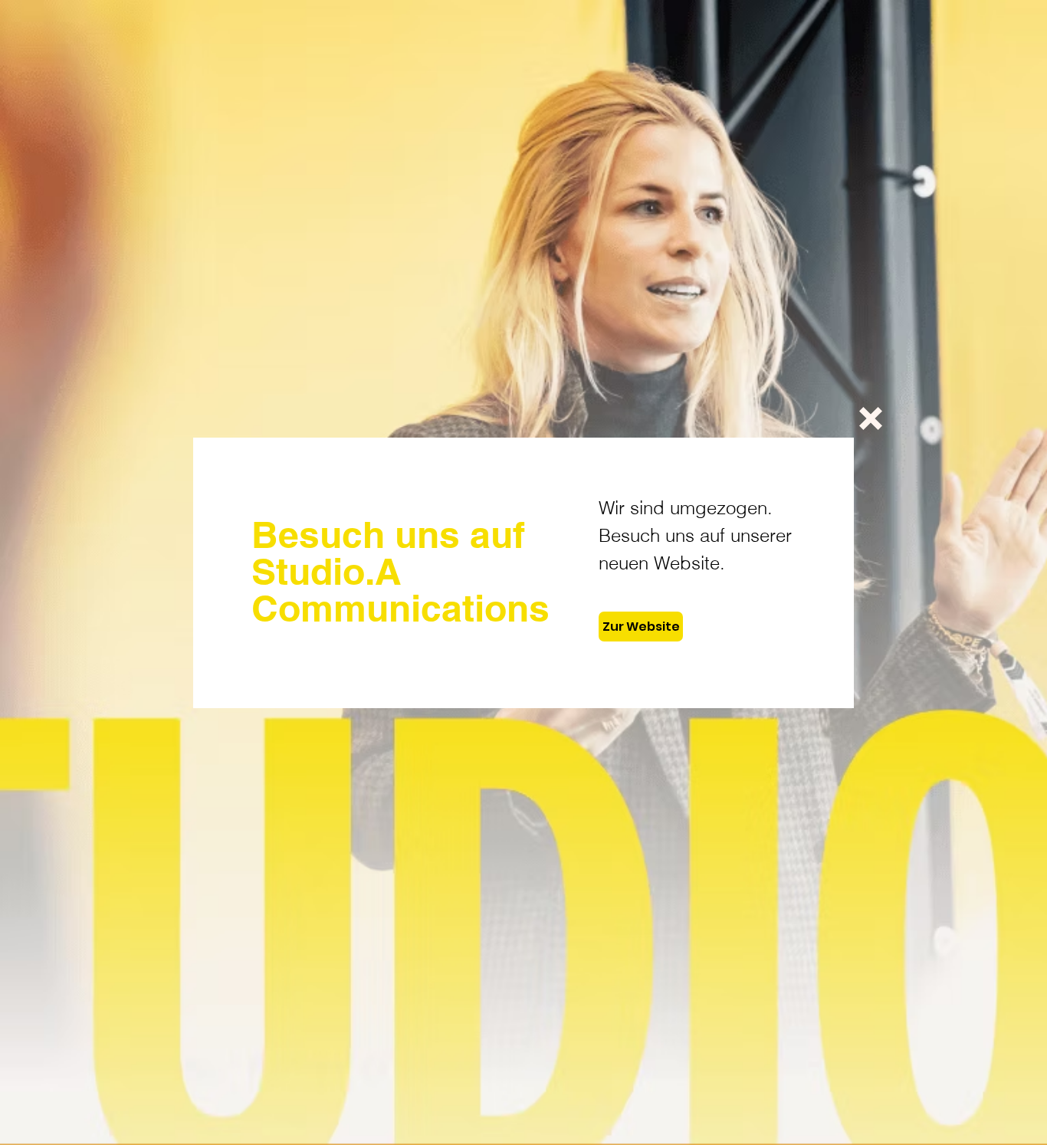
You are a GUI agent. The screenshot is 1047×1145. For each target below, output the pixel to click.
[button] (870, 418)
